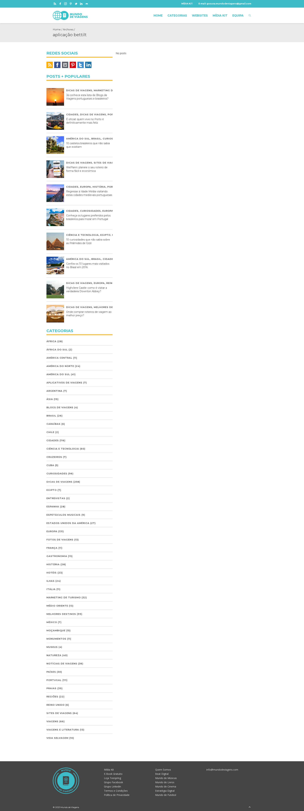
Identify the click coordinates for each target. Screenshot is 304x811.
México (51, 622)
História (99, 186)
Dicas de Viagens (79, 90)
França (52, 547)
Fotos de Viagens (59, 539)
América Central (59, 357)
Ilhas (50, 580)
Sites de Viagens (106, 162)
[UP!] (249, 807)
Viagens (52, 721)
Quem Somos (163, 769)
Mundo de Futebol (165, 795)
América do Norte (60, 366)
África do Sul (57, 349)
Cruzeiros (54, 457)
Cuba (50, 465)
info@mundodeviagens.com (222, 769)
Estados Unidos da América (67, 523)
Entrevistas (55, 498)
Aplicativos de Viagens (64, 382)
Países (51, 671)
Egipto (105, 234)
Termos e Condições (116, 790)
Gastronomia (56, 556)
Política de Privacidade (116, 795)
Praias (51, 688)
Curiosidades (90, 210)
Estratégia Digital (165, 790)
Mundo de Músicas (166, 778)
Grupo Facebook (113, 782)
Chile (50, 432)
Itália (51, 589)
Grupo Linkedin (112, 786)
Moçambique (55, 630)
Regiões (52, 696)
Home (57, 29)
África (51, 341)
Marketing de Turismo (111, 90)
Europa (85, 186)
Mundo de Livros (164, 782)
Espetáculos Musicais (63, 514)
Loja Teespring (112, 778)
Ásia (49, 399)
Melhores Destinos (108, 307)
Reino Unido (55, 704)
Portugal (54, 680)
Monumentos (56, 638)
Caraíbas (53, 423)
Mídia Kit (109, 769)
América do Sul (78, 138)
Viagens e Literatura (62, 729)
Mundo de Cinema (165, 786)
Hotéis (51, 572)
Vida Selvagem (57, 737)
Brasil (96, 138)
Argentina (54, 390)
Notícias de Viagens (61, 663)
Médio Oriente (57, 605)
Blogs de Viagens (59, 407)
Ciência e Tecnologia (82, 234)
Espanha (52, 506)
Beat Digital (162, 773)
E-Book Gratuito (113, 773)
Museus (52, 647)
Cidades (72, 114)
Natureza (53, 655)
